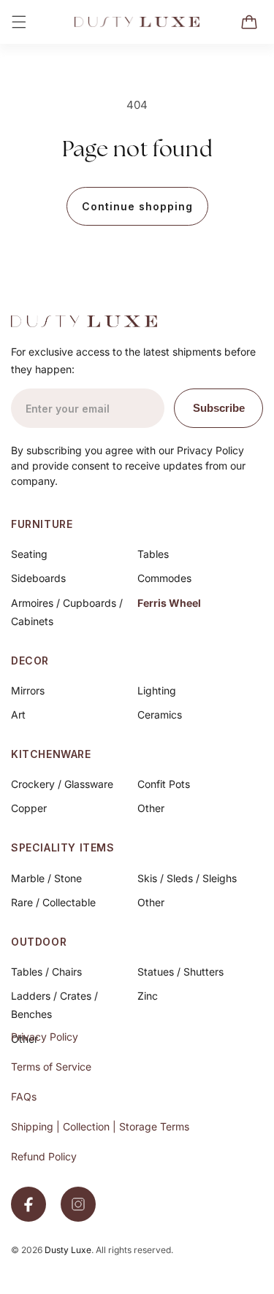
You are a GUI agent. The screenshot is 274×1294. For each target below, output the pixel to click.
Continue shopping (137, 206)
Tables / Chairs (46, 971)
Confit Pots (163, 784)
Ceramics (159, 714)
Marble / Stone (46, 878)
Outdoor (38, 941)
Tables (153, 554)
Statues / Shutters (180, 971)
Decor (30, 660)
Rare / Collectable (53, 902)
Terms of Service (51, 1066)
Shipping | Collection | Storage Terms (100, 1126)
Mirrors (28, 690)
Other (150, 808)
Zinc (147, 995)
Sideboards (38, 578)
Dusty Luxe (68, 1249)
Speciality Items (63, 847)
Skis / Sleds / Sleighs (187, 878)
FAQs (24, 1096)
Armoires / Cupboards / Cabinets (67, 612)
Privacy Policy (44, 1036)
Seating (29, 554)
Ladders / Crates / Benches (54, 1004)
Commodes (164, 578)
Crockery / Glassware (62, 784)
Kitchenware (51, 754)
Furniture (41, 524)
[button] (19, 22)
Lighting (156, 690)
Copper (29, 808)
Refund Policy (44, 1156)
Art (18, 714)
